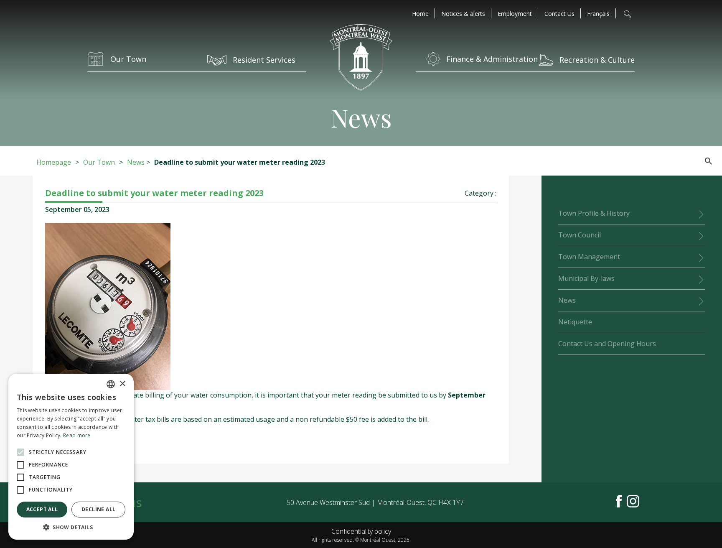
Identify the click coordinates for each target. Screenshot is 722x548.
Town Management (589, 256)
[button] (71, 527)
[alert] (71, 457)
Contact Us (559, 14)
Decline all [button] (98, 509)
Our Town (99, 162)
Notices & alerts (463, 14)
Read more (77, 435)
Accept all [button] (42, 509)
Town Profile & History (594, 213)
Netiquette (575, 321)
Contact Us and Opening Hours (607, 343)
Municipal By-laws (586, 278)
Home (420, 14)
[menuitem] (598, 13)
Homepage (53, 162)
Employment (515, 14)
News (136, 162)
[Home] (361, 58)
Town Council (579, 235)
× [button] (122, 384)
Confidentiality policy (361, 531)
